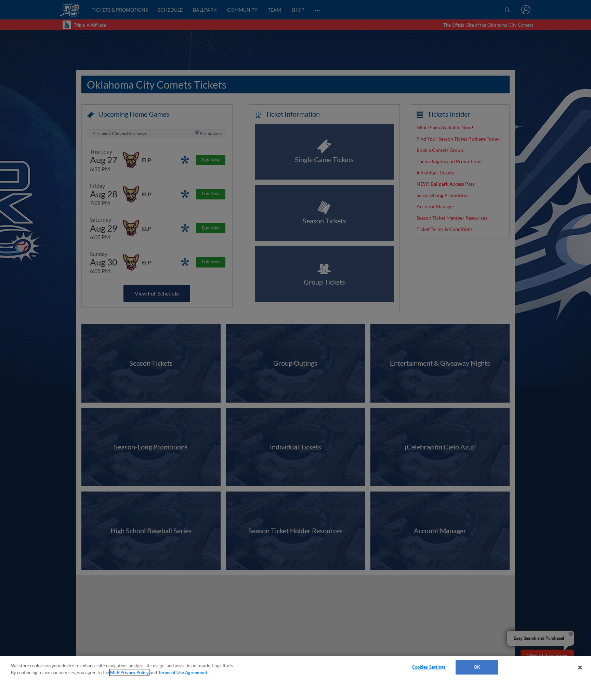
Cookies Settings (429, 667)
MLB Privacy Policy (129, 672)
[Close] (580, 667)
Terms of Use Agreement (182, 672)
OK (477, 667)
